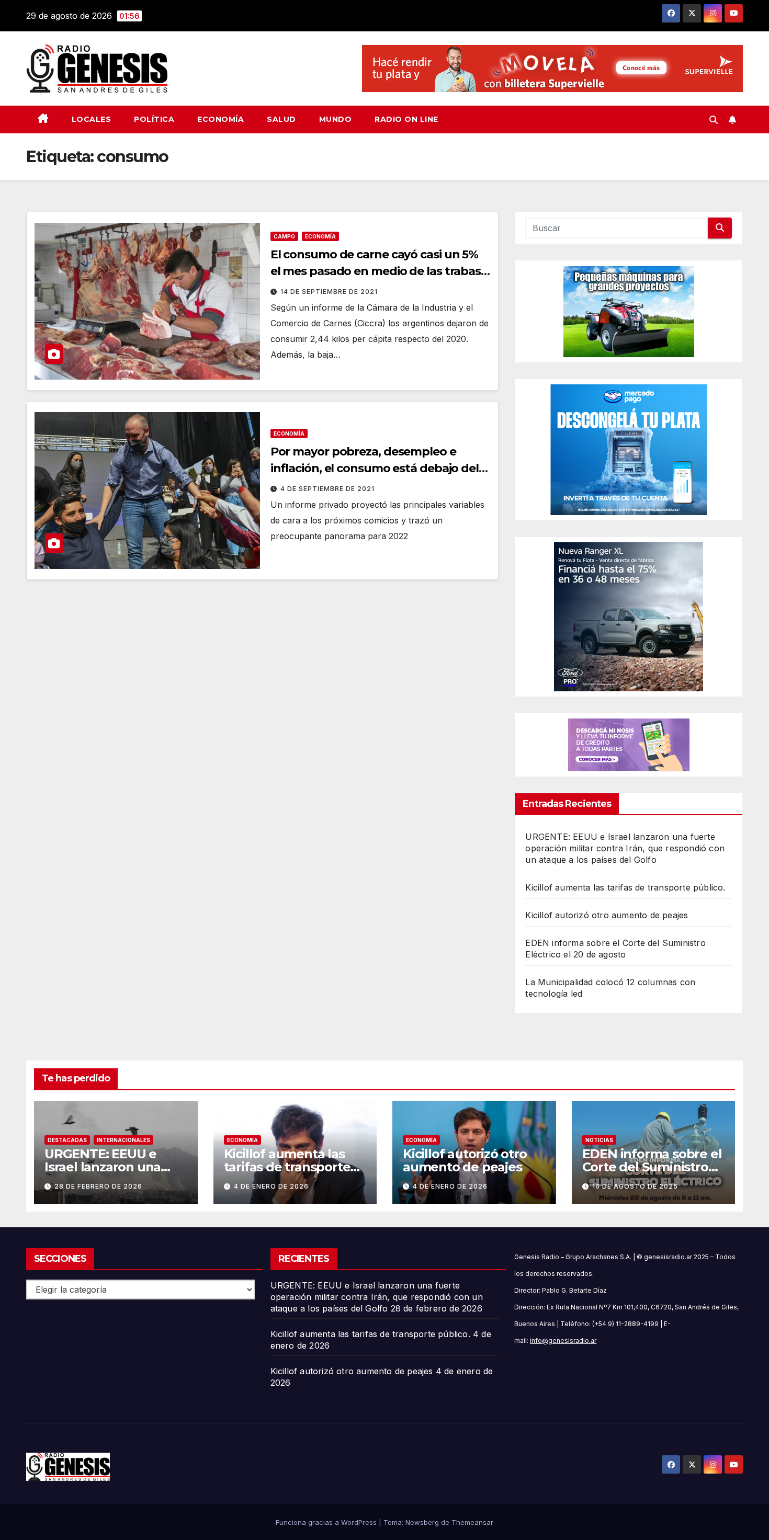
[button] (713, 120)
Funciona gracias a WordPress (327, 1522)
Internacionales (123, 1140)
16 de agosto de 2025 (635, 1186)
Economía (220, 119)
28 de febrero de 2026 (98, 1186)
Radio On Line (406, 119)
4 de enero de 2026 (271, 1186)
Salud (281, 119)
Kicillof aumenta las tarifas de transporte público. (625, 887)
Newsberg (422, 1522)
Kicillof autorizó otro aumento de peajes (606, 915)
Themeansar (472, 1522)
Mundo (335, 119)
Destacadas (67, 1140)
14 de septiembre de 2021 (329, 291)
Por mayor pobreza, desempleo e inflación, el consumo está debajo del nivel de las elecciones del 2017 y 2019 (374, 468)
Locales (91, 119)
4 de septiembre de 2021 (327, 489)
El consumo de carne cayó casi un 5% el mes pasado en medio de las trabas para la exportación (375, 271)
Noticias (599, 1140)
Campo (284, 236)
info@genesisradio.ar (563, 1340)
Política (154, 119)
